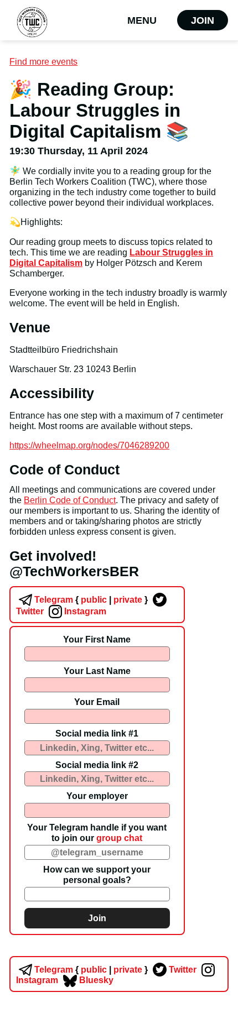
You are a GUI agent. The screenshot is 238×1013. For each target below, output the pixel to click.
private (127, 599)
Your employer (97, 796)
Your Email (97, 702)
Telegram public (69, 599)
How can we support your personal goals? (97, 874)
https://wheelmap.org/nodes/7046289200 (89, 445)
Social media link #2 (96, 765)
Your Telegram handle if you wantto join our (97, 832)
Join (202, 20)
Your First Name (97, 639)
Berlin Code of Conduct (70, 500)
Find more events (43, 61)
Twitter (181, 969)
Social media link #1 (96, 733)
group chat (119, 838)
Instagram (84, 611)
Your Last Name (97, 671)
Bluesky (95, 980)
